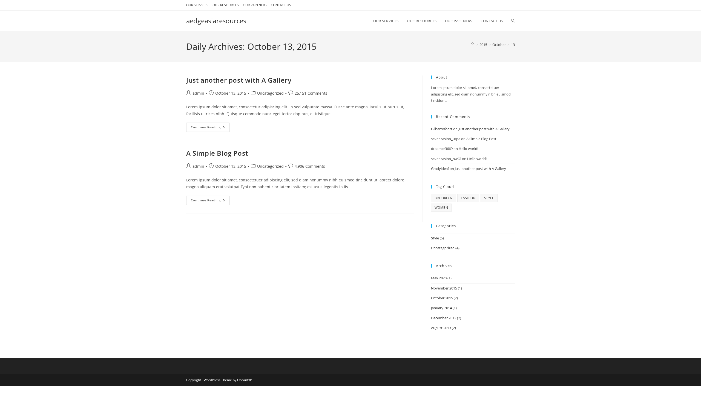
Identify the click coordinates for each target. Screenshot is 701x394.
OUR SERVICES (197, 5)
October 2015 (442, 298)
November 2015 (444, 288)
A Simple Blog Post (217, 153)
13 (513, 44)
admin (198, 93)
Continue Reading (210, 128)
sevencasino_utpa (445, 138)
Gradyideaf (440, 168)
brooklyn (443, 198)
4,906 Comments (310, 166)
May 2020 (439, 278)
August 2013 (441, 327)
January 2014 (441, 307)
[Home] (472, 44)
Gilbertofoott (441, 128)
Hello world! (468, 148)
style (489, 198)
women (441, 207)
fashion (468, 198)
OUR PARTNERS (255, 5)
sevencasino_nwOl (446, 158)
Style (435, 238)
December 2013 (443, 317)
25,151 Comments (311, 93)
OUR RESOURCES (225, 5)
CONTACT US (281, 5)
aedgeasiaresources (216, 20)
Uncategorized (270, 93)
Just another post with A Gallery (238, 80)
